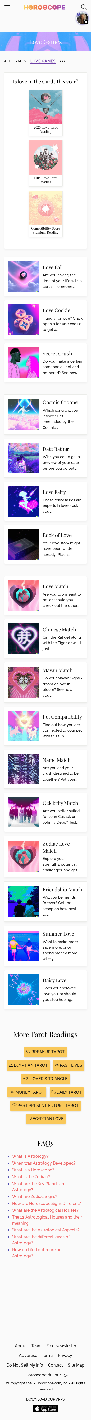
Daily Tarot (69, 1092)
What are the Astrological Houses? (45, 1210)
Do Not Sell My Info (25, 1365)
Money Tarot (29, 1092)
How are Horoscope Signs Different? (46, 1203)
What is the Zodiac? (31, 1176)
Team (36, 1345)
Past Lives (70, 1065)
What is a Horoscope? (33, 1170)
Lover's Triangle (48, 1078)
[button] (66, 1375)
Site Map (76, 1365)
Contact (55, 1365)
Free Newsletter (61, 1345)
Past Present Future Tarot (47, 1105)
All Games (15, 61)
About (21, 1345)
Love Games (43, 61)
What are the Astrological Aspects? (46, 1230)
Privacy (65, 1355)
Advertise (28, 1355)
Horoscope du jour (43, 1375)
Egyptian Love (48, 1118)
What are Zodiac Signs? (34, 1196)
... (62, 58)
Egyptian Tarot (30, 1065)
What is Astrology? (30, 1156)
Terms (47, 1355)
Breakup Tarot (47, 1051)
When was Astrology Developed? (44, 1163)
